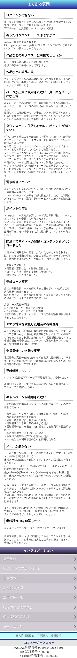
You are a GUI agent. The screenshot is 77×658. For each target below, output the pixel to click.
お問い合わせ (13, 626)
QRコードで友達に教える (22, 568)
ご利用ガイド (13, 578)
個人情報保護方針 (16, 616)
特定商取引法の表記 (18, 607)
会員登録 (9, 559)
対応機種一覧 (13, 597)
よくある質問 (13, 588)
